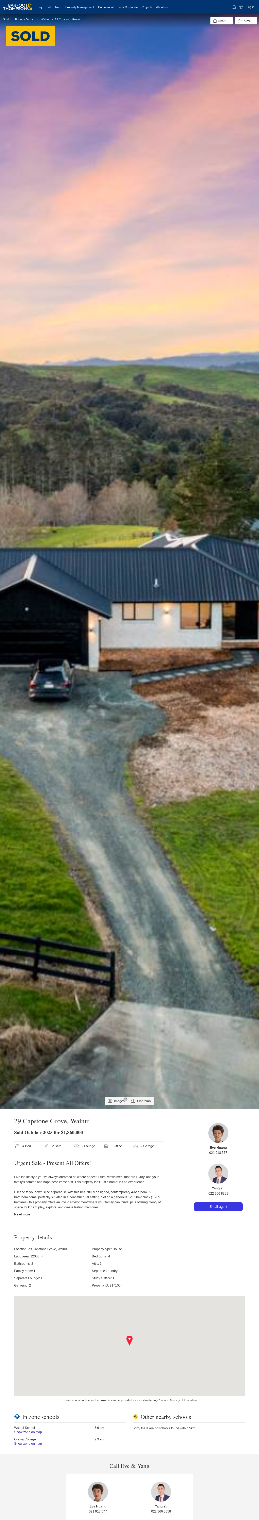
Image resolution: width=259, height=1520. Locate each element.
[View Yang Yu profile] (218, 1174)
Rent (58, 7)
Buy (40, 7)
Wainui (45, 19)
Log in (250, 6)
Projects (147, 7)
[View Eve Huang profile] (218, 1133)
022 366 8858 (218, 1193)
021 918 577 (218, 1152)
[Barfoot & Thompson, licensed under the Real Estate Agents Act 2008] (18, 5)
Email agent (218, 1207)
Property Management (79, 7)
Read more (22, 1214)
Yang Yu (218, 1188)
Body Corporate (128, 7)
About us (162, 7)
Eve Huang (218, 1147)
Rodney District (24, 19)
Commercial (106, 7)
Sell (49, 7)
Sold (6, 19)
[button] (129, 1341)
